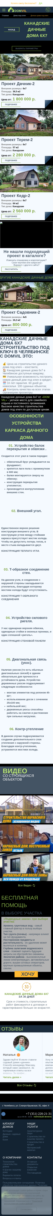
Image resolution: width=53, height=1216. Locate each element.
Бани (5, 1140)
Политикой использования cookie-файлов (23, 1202)
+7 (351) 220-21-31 (39, 1113)
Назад (11, 30)
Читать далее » (12, 1077)
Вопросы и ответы (12, 1178)
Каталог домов (9, 1125)
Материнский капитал (33, 1148)
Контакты (34, 1157)
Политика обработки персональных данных (24, 1184)
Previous (3, 308)
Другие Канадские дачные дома (26, 277)
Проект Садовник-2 (20, 312)
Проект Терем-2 (17, 140)
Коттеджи (7, 1131)
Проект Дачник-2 (18, 84)
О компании (12, 1157)
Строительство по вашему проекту (36, 1137)
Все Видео (24, 885)
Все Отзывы (24, 1085)
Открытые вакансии (32, 1168)
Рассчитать (11, 269)
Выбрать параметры (26, 48)
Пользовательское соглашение (18, 1183)
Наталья (9, 1054)
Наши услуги (32, 1125)
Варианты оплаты (12, 1175)
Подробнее (11, 104)
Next (50, 309)
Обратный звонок (43, 1117)
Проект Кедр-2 (15, 196)
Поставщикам (34, 1173)
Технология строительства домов (10, 1164)
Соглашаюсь (26, 1209)
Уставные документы (32, 1163)
